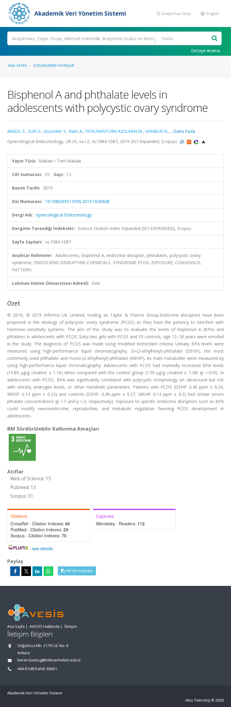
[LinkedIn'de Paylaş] (37, 571)
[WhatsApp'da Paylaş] (48, 571)
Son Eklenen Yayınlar (53, 65)
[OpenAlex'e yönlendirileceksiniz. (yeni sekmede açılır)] (203, 141)
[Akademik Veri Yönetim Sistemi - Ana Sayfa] (20, 13)
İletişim (70, 626)
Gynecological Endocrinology (64, 215)
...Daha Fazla (183, 131)
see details (42, 548)
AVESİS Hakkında (44, 626)
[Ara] (214, 38)
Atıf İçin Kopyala (79, 570)
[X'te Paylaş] (26, 571)
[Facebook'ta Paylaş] (15, 571)
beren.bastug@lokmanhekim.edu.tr (49, 660)
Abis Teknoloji (197, 700)
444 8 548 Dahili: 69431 (37, 668)
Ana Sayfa (17, 65)
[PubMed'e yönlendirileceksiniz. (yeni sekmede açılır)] (182, 141)
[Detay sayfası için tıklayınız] (22, 447)
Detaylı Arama (205, 50)
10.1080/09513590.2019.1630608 (77, 201)
